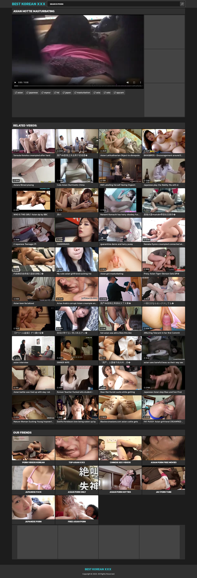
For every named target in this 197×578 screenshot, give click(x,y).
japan (68, 92)
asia (98, 92)
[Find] (182, 4)
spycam (120, 92)
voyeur (47, 92)
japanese (33, 92)
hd (58, 92)
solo (108, 92)
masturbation (83, 92)
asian (20, 92)
